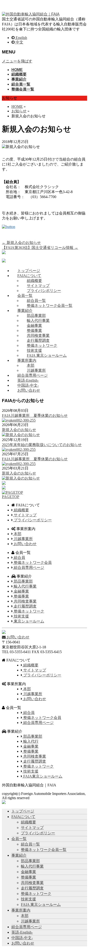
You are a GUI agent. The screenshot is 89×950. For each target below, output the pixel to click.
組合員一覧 (36, 301)
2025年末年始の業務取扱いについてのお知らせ (42, 445)
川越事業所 (36, 370)
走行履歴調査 (38, 340)
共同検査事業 (38, 335)
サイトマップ (38, 286)
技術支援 (34, 350)
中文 (19, 42)
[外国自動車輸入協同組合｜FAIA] (31, 14)
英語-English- (28, 380)
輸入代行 (30, 741)
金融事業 (34, 325)
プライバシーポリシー (32, 520)
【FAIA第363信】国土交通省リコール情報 (40, 248)
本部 (30, 365)
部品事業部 (36, 316)
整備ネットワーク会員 (32, 562)
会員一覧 (25, 296)
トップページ (28, 271)
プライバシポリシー (44, 291)
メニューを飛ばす (17, 61)
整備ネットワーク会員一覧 (49, 306)
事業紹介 (25, 311)
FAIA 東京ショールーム (47, 355)
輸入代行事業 (38, 320)
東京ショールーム (28, 621)
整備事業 (34, 330)
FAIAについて (29, 276)
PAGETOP (10, 497)
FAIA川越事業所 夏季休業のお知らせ (35, 415)
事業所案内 (26, 360)
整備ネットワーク (42, 345)
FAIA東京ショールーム (42, 776)
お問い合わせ (28, 390)
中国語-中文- (28, 385)
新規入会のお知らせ (21, 243)
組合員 (19, 558)
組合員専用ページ (32, 375)
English (21, 38)
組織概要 (34, 281)
